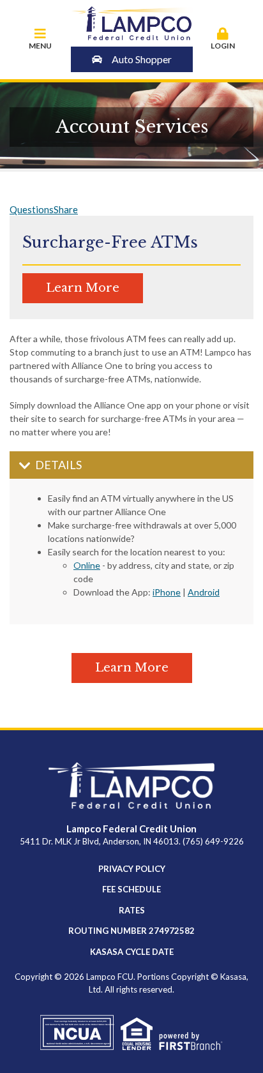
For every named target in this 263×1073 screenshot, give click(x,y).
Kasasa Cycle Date (132, 952)
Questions (32, 209)
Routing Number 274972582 (131, 931)
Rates (132, 910)
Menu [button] (40, 45)
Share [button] (66, 209)
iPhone (167, 592)
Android (204, 592)
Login (223, 45)
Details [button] (58, 465)
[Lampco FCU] (132, 21)
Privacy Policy (131, 869)
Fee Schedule (131, 889)
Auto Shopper (142, 59)
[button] (223, 39)
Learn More (82, 288)
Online (86, 565)
